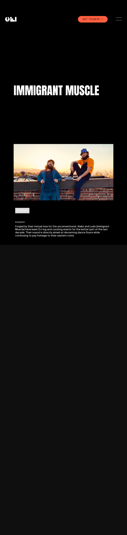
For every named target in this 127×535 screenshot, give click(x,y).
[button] (117, 19)
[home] (11, 19)
